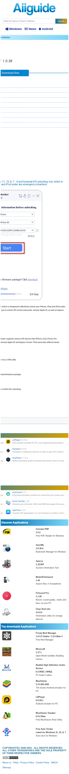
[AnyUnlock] (8, 494)
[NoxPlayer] (8, 459)
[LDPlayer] (8, 442)
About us (6, 762)
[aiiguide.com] (34, 1)
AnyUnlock (19, 492)
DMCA (54, 762)
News (32, 29)
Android (47, 29)
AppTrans (19, 510)
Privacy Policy (27, 762)
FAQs (16, 762)
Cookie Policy (42, 762)
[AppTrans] (8, 512)
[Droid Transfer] (8, 503)
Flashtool (19, 449)
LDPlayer (20, 440)
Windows (15, 29)
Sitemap (6, 767)
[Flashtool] (8, 450)
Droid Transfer (20, 501)
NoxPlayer (20, 458)
